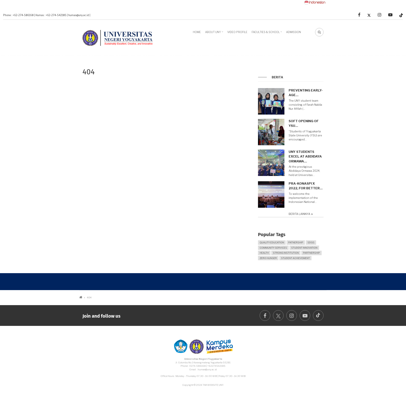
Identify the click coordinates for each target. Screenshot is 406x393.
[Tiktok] (401, 15)
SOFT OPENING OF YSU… (304, 123)
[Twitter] (369, 15)
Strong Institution (286, 252)
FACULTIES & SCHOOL (267, 33)
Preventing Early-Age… (306, 93)
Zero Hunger (268, 258)
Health (264, 252)
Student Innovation (304, 247)
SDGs (310, 242)
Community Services (273, 247)
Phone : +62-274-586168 (18, 15)
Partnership (311, 252)
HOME (197, 32)
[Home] (119, 37)
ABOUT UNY (214, 33)
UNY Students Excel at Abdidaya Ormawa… (305, 156)
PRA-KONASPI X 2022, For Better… (305, 186)
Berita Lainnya (299, 214)
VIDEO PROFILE (237, 32)
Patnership (295, 242)
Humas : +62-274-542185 (51, 15)
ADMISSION (293, 32)
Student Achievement (295, 258)
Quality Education (272, 242)
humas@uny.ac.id (78, 15)
